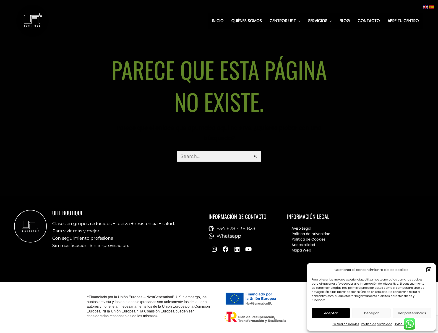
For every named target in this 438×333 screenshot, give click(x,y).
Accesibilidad (303, 244)
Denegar (371, 313)
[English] (426, 6)
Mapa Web (301, 250)
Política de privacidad (376, 324)
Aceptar (331, 313)
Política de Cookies (346, 324)
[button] (429, 269)
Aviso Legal (402, 324)
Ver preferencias (412, 313)
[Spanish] (432, 6)
